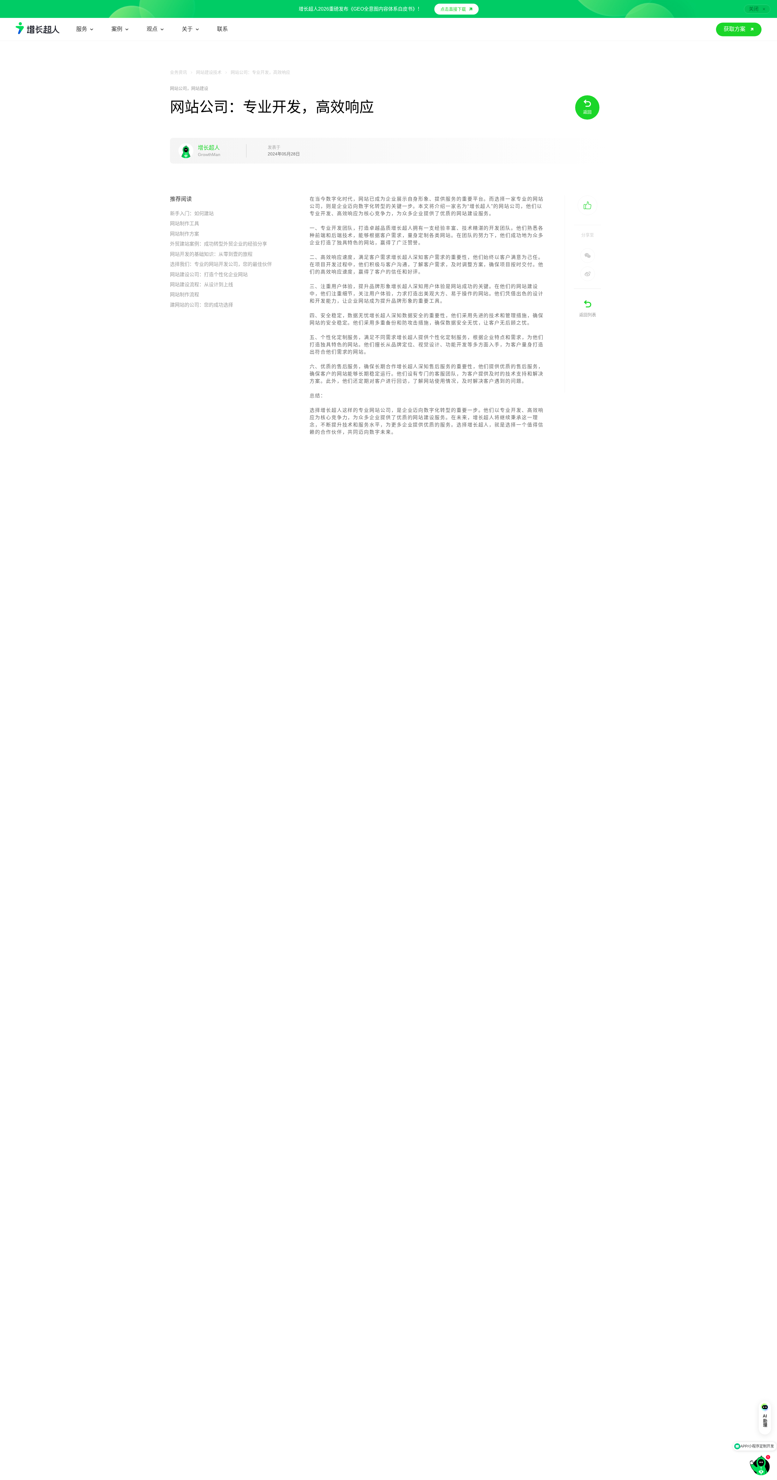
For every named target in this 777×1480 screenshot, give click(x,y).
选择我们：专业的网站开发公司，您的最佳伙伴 (221, 264)
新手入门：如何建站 (192, 213)
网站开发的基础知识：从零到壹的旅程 (211, 254)
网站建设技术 (209, 72)
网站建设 (199, 88)
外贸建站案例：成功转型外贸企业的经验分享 (218, 243)
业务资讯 (178, 72)
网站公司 (178, 88)
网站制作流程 (184, 294)
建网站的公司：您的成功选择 (201, 304)
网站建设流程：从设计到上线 (201, 284)
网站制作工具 (184, 223)
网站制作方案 (184, 233)
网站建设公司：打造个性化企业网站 (209, 274)
